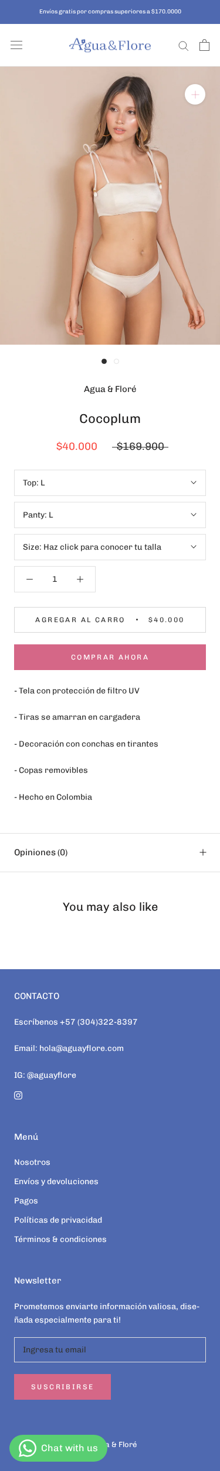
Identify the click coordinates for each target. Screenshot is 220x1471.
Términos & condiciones (60, 1239)
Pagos (26, 1201)
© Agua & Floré (110, 1444)
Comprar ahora (110, 657)
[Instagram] (18, 1095)
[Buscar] (183, 45)
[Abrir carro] (204, 45)
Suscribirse (62, 1387)
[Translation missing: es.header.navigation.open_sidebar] (16, 45)
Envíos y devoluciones (56, 1181)
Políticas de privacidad (58, 1220)
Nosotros (32, 1162)
